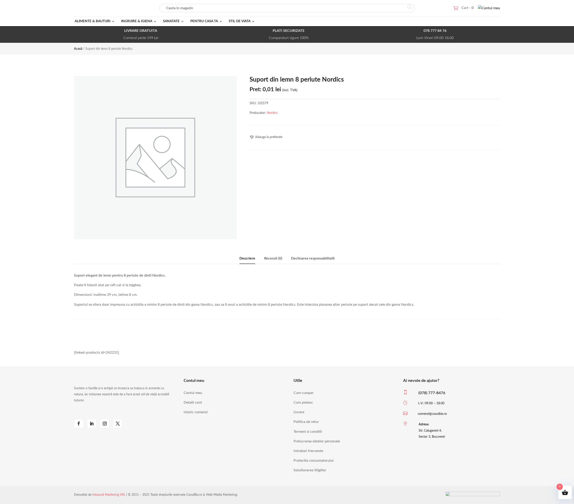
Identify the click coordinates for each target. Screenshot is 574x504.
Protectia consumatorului (314, 460)
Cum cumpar (304, 393)
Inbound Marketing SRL (108, 494)
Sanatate (171, 21)
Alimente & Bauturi (92, 21)
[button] (266, 137)
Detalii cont (193, 402)
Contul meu (193, 393)
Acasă (78, 48)
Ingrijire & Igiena (136, 21)
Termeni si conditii (308, 431)
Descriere (247, 258)
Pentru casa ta (204, 21)
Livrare (299, 412)
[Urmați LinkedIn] (91, 423)
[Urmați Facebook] (78, 423)
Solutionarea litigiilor (310, 470)
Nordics (272, 113)
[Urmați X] (117, 423)
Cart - (467, 8)
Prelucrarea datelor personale (317, 441)
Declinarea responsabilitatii (313, 258)
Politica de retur (306, 422)
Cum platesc (303, 402)
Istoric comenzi (196, 412)
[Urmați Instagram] (104, 423)
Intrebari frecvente (308, 451)
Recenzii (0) (273, 258)
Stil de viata (239, 21)
